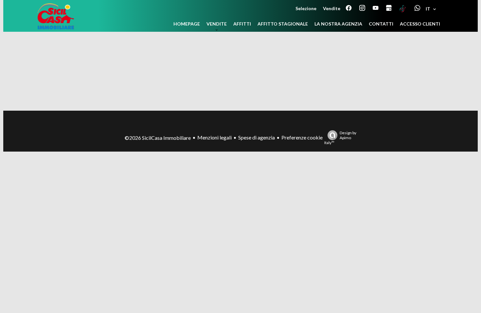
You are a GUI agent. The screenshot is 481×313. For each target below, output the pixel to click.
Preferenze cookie (302, 137)
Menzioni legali (214, 137)
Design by (340, 137)
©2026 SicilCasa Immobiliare (158, 138)
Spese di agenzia (256, 137)
